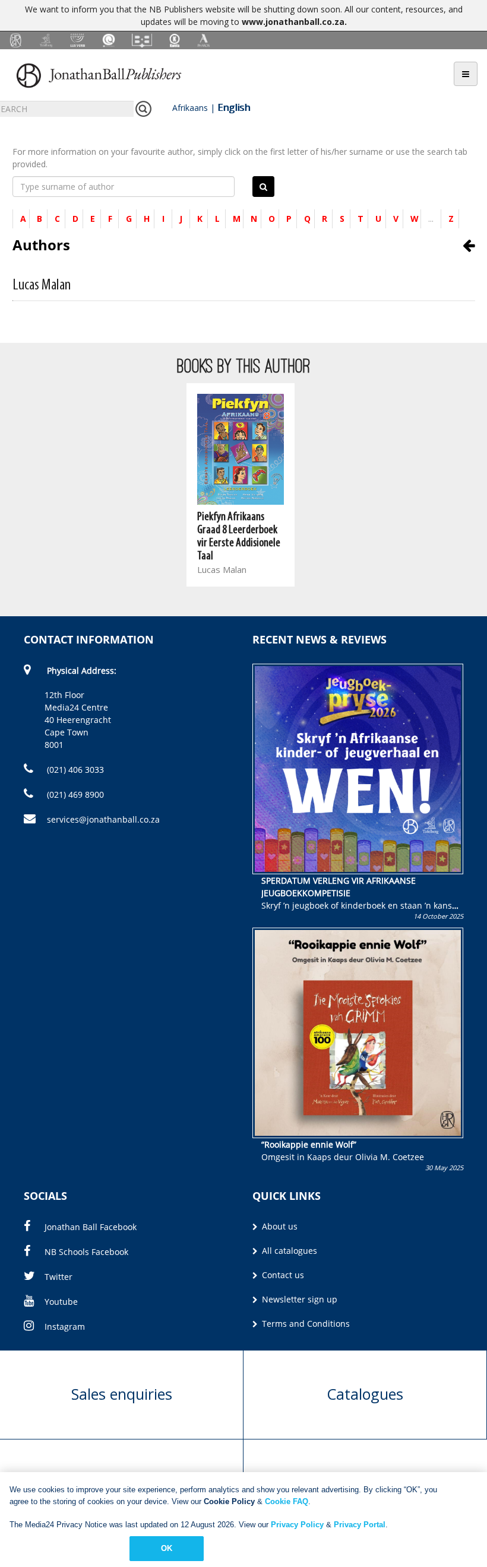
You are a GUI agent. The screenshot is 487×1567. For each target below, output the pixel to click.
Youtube (61, 1301)
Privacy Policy (297, 1524)
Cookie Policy (229, 1501)
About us (279, 1226)
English (233, 107)
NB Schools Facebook (86, 1251)
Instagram (65, 1326)
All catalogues (288, 1250)
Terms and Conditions (305, 1323)
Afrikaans (190, 107)
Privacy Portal (359, 1524)
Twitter (58, 1276)
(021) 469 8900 (74, 794)
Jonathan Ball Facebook (91, 1226)
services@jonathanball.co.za (103, 819)
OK (166, 1548)
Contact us (282, 1275)
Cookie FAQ (286, 1501)
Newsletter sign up (298, 1299)
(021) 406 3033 (74, 769)
